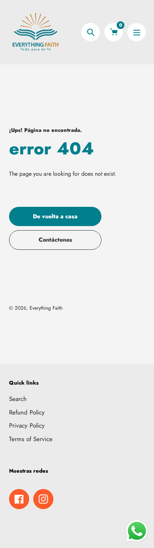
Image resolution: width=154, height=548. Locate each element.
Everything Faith (46, 308)
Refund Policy (27, 412)
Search (18, 398)
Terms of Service (31, 439)
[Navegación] (136, 32)
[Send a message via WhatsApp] (137, 531)
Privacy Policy (27, 425)
